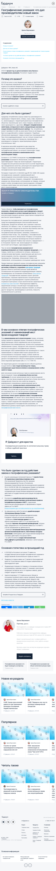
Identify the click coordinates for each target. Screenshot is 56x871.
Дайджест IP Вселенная (36, 833)
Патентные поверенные (47, 830)
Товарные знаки (25, 827)
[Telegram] (28, 607)
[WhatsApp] (40, 607)
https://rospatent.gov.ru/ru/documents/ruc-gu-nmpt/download (24, 508)
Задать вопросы (24, 656)
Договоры (24, 835)
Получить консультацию (28, 36)
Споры (23, 830)
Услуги (23, 824)
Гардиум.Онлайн (37, 830)
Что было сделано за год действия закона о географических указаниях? (22, 55)
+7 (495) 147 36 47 (50, 820)
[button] (26, 865)
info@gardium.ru (25, 820)
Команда (46, 827)
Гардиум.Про (36, 827)
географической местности (10, 408)
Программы (24, 837)
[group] (13, 698)
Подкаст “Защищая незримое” (37, 837)
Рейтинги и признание (49, 836)
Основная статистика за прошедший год (13, 58)
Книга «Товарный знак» (37, 841)
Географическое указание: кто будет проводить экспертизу (14, 665)
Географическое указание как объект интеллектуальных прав (40, 665)
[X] (17, 607)
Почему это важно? (8, 46)
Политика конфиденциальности (49, 839)
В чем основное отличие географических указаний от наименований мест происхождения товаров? (26, 52)
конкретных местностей (9, 283)
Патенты (23, 832)
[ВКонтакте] (6, 607)
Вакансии (46, 833)
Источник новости (7, 600)
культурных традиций (32, 267)
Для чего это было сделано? (10, 48)
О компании (47, 824)
